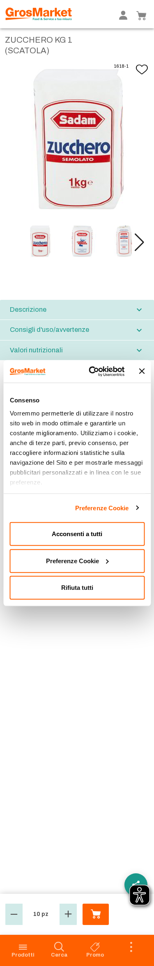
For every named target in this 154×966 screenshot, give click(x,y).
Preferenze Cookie (102, 507)
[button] (139, 242)
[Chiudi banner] (142, 371)
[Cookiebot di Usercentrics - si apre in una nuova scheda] (93, 371)
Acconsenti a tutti (77, 533)
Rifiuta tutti (77, 587)
